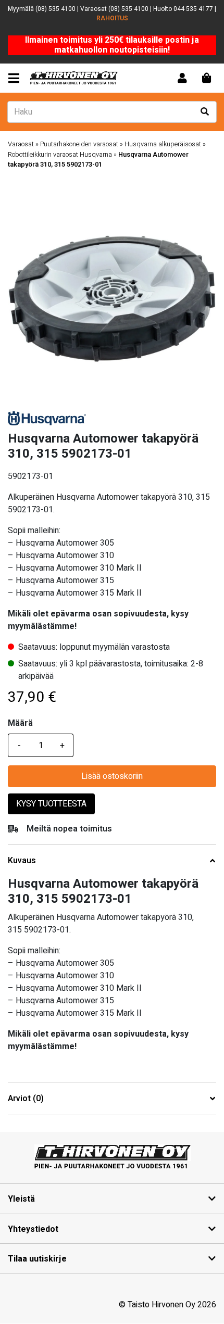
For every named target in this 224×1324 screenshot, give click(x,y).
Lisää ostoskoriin (112, 776)
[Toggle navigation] (16, 78)
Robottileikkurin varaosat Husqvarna (60, 154)
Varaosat (21, 144)
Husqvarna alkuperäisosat (163, 144)
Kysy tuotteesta (51, 804)
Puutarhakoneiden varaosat (79, 144)
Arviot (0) (26, 1098)
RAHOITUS (112, 18)
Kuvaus (22, 860)
